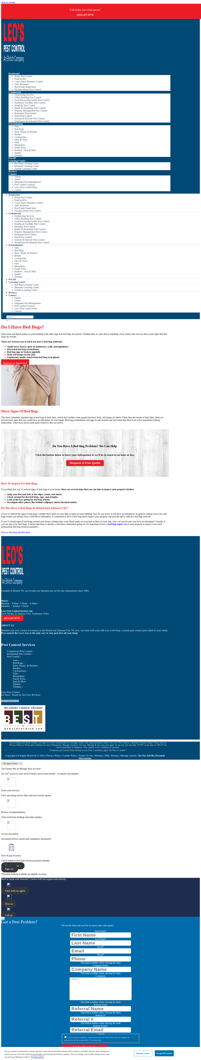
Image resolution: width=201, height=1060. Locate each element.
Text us (9, 903)
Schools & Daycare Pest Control (29, 118)
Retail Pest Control (23, 116)
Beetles (17, 134)
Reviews (13, 171)
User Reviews (31, 695)
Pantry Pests (20, 147)
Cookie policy (37, 1057)
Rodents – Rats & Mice (25, 150)
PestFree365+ (20, 79)
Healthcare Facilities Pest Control (29, 102)
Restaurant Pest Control (25, 113)
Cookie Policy (70, 755)
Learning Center (17, 161)
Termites (18, 155)
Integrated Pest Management (27, 182)
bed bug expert (115, 524)
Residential (14, 73)
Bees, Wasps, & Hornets (25, 131)
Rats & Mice (19, 681)
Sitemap (99, 755)
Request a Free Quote (85, 463)
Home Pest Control (23, 76)
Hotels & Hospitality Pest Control (30, 108)
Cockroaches (20, 137)
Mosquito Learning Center (26, 166)
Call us (9, 915)
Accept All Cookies (164, 1053)
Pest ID (12, 158)
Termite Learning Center (25, 168)
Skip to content (8, 2)
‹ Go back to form (9, 763)
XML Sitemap (111, 755)
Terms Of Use (86, 755)
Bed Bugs (19, 129)
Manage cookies (143, 1053)
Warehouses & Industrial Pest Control (31, 121)
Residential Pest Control (19, 654)
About (17, 179)
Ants (16, 126)
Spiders (17, 153)
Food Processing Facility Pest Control (31, 100)
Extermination (16, 124)
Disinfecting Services (24, 95)
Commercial (15, 92)
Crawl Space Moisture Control (28, 81)
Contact (12, 174)
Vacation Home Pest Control (27, 89)
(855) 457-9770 (85, 14)
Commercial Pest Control (19, 651)
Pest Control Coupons (24, 184)
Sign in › (9, 868)
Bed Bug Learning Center (26, 163)
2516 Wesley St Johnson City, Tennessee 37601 (25, 613)
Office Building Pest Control (27, 97)
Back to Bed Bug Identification (15, 532)
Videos (17, 176)
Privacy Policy (53, 755)
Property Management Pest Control (30, 110)
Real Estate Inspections (25, 87)
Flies (16, 142)
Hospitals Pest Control (24, 105)
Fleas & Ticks (20, 139)
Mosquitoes (19, 145)
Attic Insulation (21, 84)
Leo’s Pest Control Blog (25, 187)
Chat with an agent (15, 890)
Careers (17, 190)
